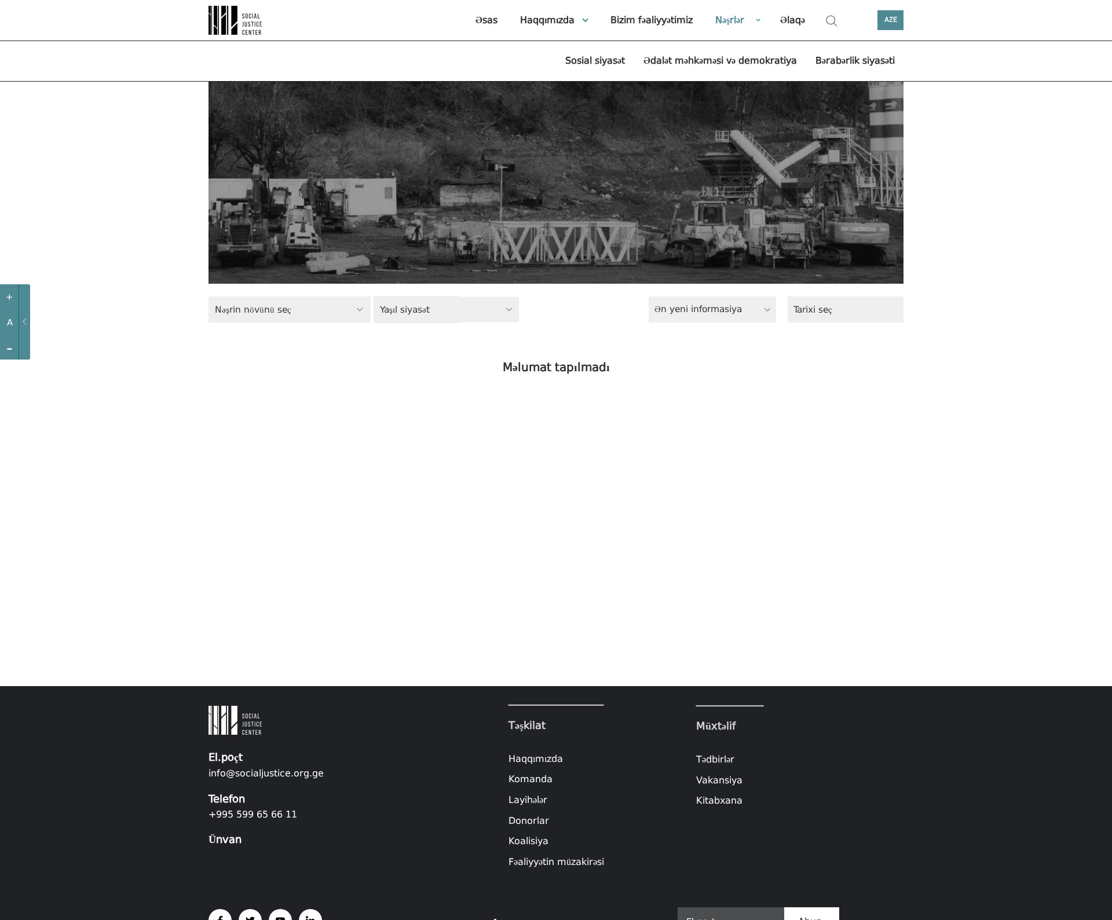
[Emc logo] (249, 20)
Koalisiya (528, 840)
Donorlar (529, 820)
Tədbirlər (715, 759)
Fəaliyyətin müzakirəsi (556, 861)
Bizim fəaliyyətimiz (651, 19)
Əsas (486, 19)
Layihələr (528, 799)
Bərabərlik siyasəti (855, 60)
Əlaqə (792, 19)
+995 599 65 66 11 (253, 814)
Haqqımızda (547, 19)
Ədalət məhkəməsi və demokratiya (720, 60)
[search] (831, 21)
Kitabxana (719, 800)
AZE (890, 20)
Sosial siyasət (595, 60)
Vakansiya (719, 780)
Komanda (531, 779)
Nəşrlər (729, 19)
